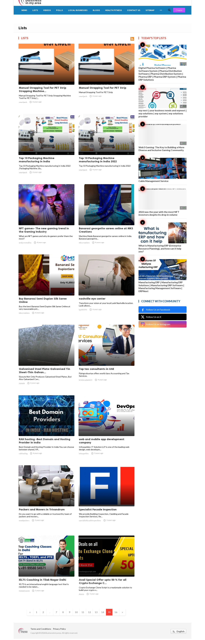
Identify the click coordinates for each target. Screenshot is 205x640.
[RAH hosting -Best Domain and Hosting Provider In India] (46, 428)
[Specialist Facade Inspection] (106, 498)
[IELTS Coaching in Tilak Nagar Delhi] (46, 569)
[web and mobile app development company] (106, 428)
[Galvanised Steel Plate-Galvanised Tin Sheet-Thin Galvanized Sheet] (46, 358)
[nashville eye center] (106, 287)
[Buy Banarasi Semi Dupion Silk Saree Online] (46, 287)
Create (179, 10)
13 (96, 612)
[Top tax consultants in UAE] (106, 358)
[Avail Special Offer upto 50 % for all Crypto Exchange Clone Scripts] (106, 569)
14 (102, 612)
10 (76, 612)
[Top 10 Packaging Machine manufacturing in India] (46, 147)
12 (89, 612)
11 (82, 612)
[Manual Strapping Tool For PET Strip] (106, 77)
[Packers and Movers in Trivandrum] (46, 498)
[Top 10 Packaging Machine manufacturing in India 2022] (106, 147)
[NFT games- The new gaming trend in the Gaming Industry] (46, 217)
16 (116, 612)
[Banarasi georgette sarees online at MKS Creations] (106, 217)
